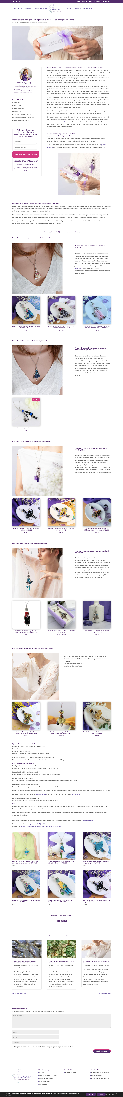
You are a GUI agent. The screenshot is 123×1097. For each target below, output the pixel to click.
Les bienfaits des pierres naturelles (23, 117)
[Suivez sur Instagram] (19, 1)
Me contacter (87, 8)
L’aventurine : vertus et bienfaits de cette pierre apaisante (61, 962)
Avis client (78, 8)
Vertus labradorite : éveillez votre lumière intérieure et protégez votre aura (25, 962)
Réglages (8, 1095)
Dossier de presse (70, 1072)
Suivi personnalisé (87, 1)
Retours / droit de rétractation (48, 1075)
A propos (68, 8)
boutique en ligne (88, 820)
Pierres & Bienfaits (41, 8)
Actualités (15, 105)
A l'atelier (15, 102)
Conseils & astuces (32, 22)
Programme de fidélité (46, 1078)
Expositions (15, 111)
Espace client (97, 1)
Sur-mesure (27, 8)
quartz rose (78, 268)
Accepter (90, 1094)
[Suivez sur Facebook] (13, 1)
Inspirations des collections (20, 114)
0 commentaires (42, 22)
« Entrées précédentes (19, 993)
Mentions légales (96, 1075)
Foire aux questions (45, 1081)
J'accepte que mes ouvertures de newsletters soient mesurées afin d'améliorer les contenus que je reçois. (25, 169)
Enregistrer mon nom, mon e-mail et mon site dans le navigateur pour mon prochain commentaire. (43, 1047)
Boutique (17, 8)
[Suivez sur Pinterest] (16, 1)
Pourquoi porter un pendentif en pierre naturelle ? (96, 962)
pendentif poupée (40, 794)
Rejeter (101, 1094)
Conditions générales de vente (100, 1072)
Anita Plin (16, 22)
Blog (78, 1)
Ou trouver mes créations (20, 121)
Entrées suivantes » (105, 993)
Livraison (42, 1072)
